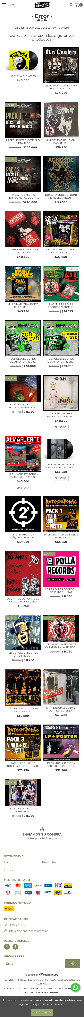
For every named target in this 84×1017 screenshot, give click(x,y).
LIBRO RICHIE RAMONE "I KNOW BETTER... (61, 251)
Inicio (7, 862)
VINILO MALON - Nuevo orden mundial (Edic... (61, 466)
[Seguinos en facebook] (15, 947)
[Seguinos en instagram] (7, 947)
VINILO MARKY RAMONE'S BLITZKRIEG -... (23, 305)
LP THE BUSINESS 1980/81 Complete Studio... (61, 709)
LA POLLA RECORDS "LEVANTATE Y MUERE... (23, 360)
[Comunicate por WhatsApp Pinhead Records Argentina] (75, 987)
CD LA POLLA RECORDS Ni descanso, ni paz (61, 590)
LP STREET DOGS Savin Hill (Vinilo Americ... (23, 710)
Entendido (42, 1012)
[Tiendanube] (42, 976)
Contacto (10, 870)
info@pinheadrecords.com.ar (28, 931)
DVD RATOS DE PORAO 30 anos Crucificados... (23, 600)
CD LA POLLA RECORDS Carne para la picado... (61, 646)
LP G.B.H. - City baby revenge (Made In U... (61, 415)
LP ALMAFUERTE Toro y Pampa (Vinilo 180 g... (23, 475)
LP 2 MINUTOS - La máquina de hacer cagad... (23, 536)
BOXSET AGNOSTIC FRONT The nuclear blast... (61, 196)
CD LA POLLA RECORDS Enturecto (23, 810)
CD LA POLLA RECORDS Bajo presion (23, 654)
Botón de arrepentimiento (42, 992)
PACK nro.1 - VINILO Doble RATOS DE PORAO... (61, 536)
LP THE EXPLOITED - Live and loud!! (23, 251)
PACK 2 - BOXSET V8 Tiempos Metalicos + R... (23, 196)
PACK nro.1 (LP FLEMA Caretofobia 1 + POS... (61, 764)
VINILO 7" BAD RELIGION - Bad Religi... (61, 141)
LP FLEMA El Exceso (23, 76)
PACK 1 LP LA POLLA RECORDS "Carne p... (61, 305)
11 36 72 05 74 (18, 925)
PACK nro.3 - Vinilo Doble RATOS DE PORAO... (23, 764)
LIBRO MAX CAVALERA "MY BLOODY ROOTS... (61, 87)
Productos (49, 862)
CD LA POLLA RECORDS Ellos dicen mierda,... (23, 406)
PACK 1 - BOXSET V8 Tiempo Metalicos (23, 141)
